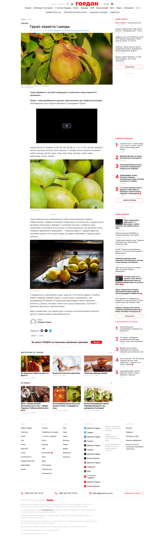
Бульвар (84, 8)
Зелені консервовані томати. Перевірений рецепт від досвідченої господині (96, 406)
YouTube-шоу (47, 469)
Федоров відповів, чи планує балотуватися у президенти (131, 157)
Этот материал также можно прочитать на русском (69, 30)
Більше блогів (129, 67)
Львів (65, 432)
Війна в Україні (26, 428)
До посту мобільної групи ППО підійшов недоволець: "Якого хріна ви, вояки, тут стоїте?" (129, 39)
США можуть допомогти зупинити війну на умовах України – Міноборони (128, 269)
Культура (24, 449)
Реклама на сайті (132, 436)
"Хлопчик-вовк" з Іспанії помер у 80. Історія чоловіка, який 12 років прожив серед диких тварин (131, 146)
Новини (28, 8)
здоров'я (33, 335)
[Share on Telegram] (50, 330)
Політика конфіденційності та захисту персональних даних (112, 437)
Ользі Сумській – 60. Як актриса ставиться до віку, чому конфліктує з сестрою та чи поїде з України (132, 361)
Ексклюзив (101, 8)
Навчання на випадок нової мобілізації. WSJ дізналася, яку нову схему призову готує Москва (129, 260)
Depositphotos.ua (47, 510)
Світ (22, 440)
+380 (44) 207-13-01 (33, 493)
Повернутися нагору (132, 493)
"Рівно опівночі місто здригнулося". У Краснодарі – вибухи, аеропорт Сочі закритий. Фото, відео (127, 224)
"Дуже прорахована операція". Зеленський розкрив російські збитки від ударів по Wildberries (128, 291)
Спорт (23, 444)
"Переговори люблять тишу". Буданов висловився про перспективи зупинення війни (129, 242)
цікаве (41, 335)
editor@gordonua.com (102, 493)
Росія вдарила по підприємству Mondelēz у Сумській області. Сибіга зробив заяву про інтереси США (129, 300)
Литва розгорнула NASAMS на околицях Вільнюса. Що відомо (127, 234)
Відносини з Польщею (98, 12)
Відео (119, 8)
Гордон (23, 19)
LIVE (92, 8)
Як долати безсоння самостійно (67, 373)
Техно (23, 453)
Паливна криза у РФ (53, 12)
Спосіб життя (26, 457)
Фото (112, 8)
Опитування (129, 8)
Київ (64, 428)
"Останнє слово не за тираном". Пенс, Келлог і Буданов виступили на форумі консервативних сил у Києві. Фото (129, 280)
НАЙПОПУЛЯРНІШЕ (124, 138)
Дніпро (65, 449)
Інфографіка (25, 465)
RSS (89, 471)
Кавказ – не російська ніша (128, 23)
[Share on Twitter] (46, 330)
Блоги (75, 8)
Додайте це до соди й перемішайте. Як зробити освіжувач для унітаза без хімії (132, 350)
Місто (65, 424)
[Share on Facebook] (41, 330)
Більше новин (129, 316)
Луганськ (66, 457)
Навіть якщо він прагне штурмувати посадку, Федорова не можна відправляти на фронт (128, 49)
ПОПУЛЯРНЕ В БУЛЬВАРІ (126, 322)
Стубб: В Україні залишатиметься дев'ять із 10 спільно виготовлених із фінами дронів (129, 251)
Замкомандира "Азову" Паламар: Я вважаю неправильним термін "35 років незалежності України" (132, 178)
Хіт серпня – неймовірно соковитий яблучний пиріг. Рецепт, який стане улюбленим (131, 339)
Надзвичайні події (27, 461)
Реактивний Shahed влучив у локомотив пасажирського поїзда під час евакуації (131, 166)
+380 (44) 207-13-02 (67, 493)
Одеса (65, 436)
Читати (96, 342)
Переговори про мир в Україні (75, 12)
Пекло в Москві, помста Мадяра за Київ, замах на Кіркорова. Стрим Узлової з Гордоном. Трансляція (131, 190)
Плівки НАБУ (114, 12)
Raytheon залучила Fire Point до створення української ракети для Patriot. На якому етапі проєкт (128, 309)
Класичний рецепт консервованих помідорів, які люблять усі (131, 329)
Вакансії (129, 428)
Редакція (129, 432)
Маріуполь (67, 453)
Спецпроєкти (47, 473)
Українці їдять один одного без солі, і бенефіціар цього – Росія (129, 30)
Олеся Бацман (93, 458)
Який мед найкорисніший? (96, 373)
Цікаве (30, 19)
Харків (65, 444)
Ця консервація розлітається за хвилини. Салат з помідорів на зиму (66, 406)
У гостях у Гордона (63, 8)
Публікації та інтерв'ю (43, 8)
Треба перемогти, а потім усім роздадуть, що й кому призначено (128, 59)
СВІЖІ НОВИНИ (122, 214)
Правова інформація (133, 440)
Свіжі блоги (121, 19)
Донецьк (66, 440)
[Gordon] (87, 4)
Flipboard (91, 467)
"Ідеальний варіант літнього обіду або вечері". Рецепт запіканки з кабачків (130, 373)
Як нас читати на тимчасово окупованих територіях (135, 446)
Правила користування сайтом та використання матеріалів (113, 428)
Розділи (44, 424)
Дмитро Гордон (93, 428)
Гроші (23, 436)
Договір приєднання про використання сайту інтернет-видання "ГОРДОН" (113, 447)
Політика (24, 432)
